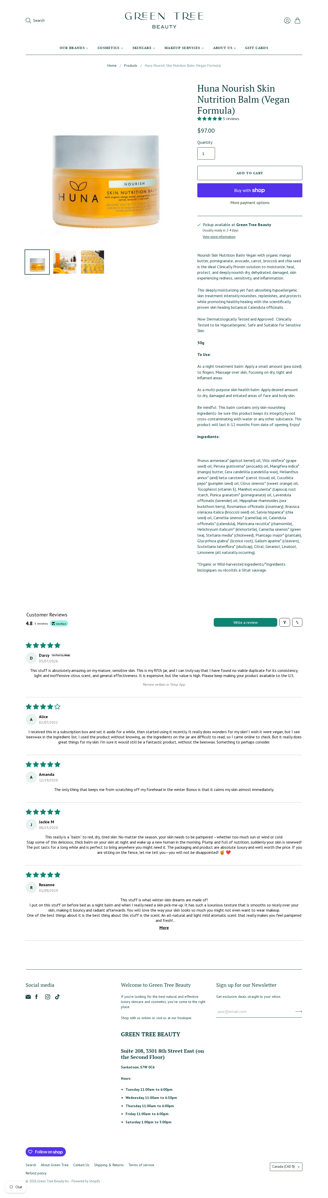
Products (130, 65)
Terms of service (141, 1165)
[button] (210, 118)
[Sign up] (298, 1011)
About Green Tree (55, 1165)
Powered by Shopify (85, 1181)
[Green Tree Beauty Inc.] (164, 20)
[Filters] (284, 622)
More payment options (250, 202)
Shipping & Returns (109, 1165)
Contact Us (81, 1165)
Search (31, 1165)
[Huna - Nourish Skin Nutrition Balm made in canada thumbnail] (92, 262)
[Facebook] (36, 997)
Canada (283, 1166)
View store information (219, 237)
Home (112, 65)
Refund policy (36, 1173)
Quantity (204, 142)
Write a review (245, 622)
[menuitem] (74, 47)
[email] (28, 997)
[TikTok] (57, 997)
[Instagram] (47, 997)
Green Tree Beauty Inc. (53, 1181)
